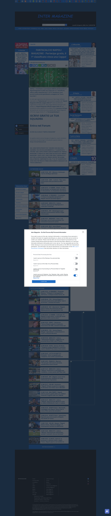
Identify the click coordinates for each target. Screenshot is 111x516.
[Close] (83, 232)
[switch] (76, 258)
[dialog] (55, 258)
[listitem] (55, 254)
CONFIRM (44, 281)
